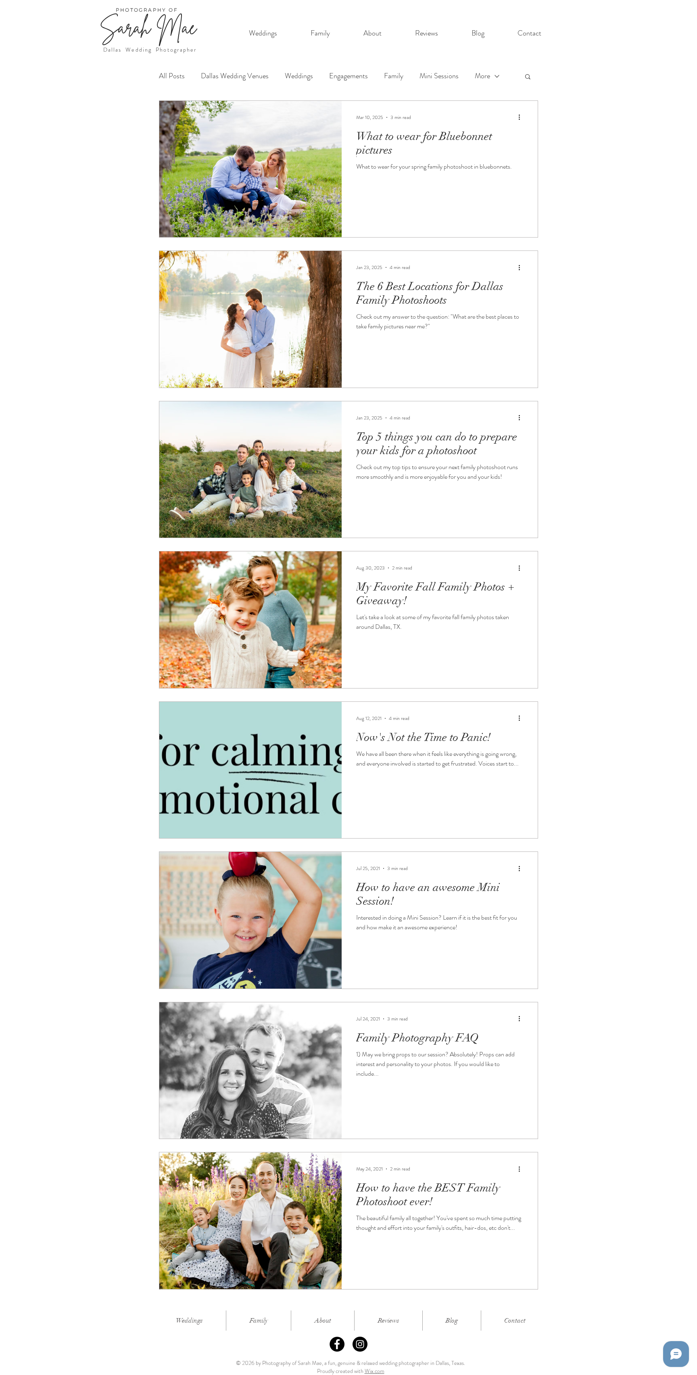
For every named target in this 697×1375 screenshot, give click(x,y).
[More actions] (522, 117)
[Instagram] (360, 1344)
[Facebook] (337, 1344)
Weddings (299, 76)
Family (393, 76)
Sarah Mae (148, 27)
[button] (528, 77)
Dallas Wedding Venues (235, 76)
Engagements (348, 76)
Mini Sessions (439, 76)
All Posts (172, 76)
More (482, 76)
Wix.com (374, 1371)
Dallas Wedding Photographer (150, 50)
